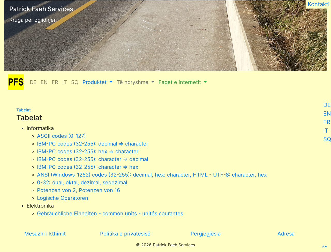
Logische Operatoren (62, 198)
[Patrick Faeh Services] (16, 82)
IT (325, 130)
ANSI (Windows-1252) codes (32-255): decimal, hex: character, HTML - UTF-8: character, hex (152, 175)
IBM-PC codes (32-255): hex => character (87, 151)
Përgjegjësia (206, 234)
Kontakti (318, 4)
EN (327, 113)
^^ (324, 247)
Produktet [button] (95, 82)
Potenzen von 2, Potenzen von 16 (78, 190)
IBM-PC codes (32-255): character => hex (87, 167)
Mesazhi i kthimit (45, 234)
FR (326, 122)
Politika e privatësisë (125, 234)
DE (327, 105)
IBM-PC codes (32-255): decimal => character (92, 144)
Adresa (286, 234)
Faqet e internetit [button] (180, 82)
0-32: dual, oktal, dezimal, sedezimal (82, 182)
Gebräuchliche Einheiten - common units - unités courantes (110, 213)
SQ (74, 82)
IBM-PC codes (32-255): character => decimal (92, 159)
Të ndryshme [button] (133, 82)
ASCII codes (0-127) (61, 136)
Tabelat (23, 109)
